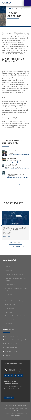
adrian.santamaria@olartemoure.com (17, 169)
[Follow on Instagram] (11, 375)
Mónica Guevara (12, 158)
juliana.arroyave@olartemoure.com (18, 177)
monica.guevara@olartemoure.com (18, 162)
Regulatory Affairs (10, 304)
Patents (7, 266)
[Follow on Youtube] (15, 375)
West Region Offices (11, 351)
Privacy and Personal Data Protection (16, 316)
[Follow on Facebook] (8, 375)
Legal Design (8, 323)
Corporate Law (9, 308)
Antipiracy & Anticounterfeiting (14, 301)
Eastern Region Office (11, 347)
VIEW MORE (15, 246)
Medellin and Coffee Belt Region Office (16, 340)
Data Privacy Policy (10, 405)
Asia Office (8, 355)
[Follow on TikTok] (21, 375)
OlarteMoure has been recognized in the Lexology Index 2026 (14, 229)
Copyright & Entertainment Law (14, 274)
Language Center (10, 320)
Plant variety (8, 312)
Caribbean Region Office (12, 344)
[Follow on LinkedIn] (5, 375)
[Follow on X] (18, 375)
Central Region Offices (11, 336)
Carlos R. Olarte (14, 151)
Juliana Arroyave (12, 172)
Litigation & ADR (10, 284)
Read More (6, 237)
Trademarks (8, 270)
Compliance (8, 294)
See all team (15, 184)
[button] (27, 3)
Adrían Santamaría (11, 165)
